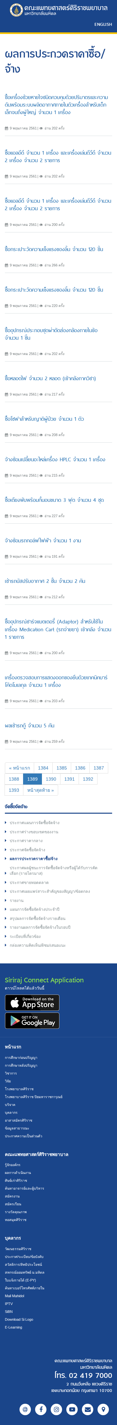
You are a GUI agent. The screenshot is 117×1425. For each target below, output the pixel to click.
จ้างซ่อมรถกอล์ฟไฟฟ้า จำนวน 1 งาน (43, 540)
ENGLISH (103, 24)
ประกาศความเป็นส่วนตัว (23, 1136)
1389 (34, 779)
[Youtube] (72, 1409)
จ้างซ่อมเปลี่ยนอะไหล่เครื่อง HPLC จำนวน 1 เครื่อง (55, 459)
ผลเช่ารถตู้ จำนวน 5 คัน (29, 725)
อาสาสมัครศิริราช (18, 1120)
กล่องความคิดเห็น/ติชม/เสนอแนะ (38, 945)
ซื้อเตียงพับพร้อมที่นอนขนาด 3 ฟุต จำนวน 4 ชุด (54, 500)
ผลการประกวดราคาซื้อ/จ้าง (34, 859)
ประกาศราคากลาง (26, 841)
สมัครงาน (12, 1196)
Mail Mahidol (14, 1296)
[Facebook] (40, 1409)
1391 (69, 779)
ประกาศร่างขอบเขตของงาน (34, 832)
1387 (99, 768)
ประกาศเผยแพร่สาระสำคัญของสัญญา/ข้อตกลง (50, 891)
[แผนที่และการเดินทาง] (103, 1409)
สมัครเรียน (13, 1204)
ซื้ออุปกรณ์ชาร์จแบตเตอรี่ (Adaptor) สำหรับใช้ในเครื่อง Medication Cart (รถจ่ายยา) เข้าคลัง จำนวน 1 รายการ (58, 629)
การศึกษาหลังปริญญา (21, 1065)
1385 (62, 768)
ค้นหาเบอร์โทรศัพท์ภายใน (24, 1288)
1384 (43, 768)
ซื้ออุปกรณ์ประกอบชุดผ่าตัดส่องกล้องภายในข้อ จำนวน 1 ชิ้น (51, 334)
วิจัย (8, 1081)
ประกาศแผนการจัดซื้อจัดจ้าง (34, 823)
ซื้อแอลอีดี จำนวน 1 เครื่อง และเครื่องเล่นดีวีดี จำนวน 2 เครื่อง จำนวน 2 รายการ (58, 156)
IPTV (9, 1304)
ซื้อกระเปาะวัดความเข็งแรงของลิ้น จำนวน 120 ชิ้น (54, 249)
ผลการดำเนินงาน (18, 1173)
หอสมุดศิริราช (15, 1220)
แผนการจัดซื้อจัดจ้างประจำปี (34, 909)
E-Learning (13, 1327)
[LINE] (25, 1409)
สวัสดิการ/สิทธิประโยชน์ (23, 1264)
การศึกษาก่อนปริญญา (21, 1058)
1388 (14, 779)
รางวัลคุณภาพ (16, 1212)
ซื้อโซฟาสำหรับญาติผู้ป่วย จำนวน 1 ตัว (44, 419)
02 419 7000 (90, 1375)
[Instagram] (56, 1409)
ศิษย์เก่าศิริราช (16, 1180)
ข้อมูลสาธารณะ (17, 1128)
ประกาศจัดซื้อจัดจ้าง (27, 850)
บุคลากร (11, 1112)
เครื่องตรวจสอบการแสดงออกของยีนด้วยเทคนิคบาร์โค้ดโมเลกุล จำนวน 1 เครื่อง (56, 681)
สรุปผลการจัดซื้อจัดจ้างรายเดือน (37, 918)
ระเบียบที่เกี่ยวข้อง (25, 936)
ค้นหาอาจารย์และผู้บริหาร (24, 1188)
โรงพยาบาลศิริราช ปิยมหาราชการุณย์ (33, 1097)
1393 (14, 790)
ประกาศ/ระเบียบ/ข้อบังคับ (24, 1257)
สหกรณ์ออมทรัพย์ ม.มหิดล (25, 1272)
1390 (51, 779)
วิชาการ (11, 1073)
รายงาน (16, 900)
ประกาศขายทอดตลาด (29, 882)
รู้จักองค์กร (12, 1165)
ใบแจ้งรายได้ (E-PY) (20, 1280)
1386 (80, 768)
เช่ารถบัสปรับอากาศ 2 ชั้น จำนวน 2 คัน (45, 581)
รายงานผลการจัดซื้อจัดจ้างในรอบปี (40, 927)
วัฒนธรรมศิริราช (18, 1249)
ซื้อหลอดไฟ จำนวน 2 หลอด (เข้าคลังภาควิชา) (50, 378)
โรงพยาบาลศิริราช (19, 1089)
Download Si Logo (19, 1319)
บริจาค (10, 1105)
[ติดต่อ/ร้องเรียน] (87, 1409)
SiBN (9, 1312)
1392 (88, 779)
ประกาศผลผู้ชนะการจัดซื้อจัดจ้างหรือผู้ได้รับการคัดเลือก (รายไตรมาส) (54, 871)
